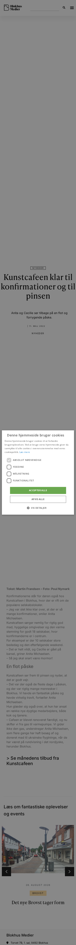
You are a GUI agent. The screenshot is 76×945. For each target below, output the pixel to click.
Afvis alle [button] (38, 499)
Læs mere (24, 452)
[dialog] (38, 472)
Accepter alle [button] (38, 490)
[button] (38, 508)
